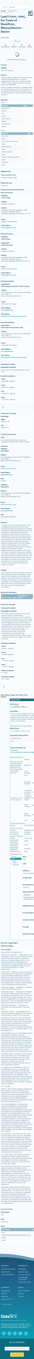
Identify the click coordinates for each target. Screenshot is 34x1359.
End (2, 425)
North (3, 379)
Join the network (24, 1274)
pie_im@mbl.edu (7, 310)
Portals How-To (6, 1299)
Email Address (6, 225)
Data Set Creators (7, 192)
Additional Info (6, 171)
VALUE (14, 860)
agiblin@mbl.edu (7, 474)
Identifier (4, 68)
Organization (5, 243)
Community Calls (24, 1282)
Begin (3, 419)
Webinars (4, 1296)
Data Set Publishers (7, 322)
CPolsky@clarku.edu (8, 227)
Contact (21, 1296)
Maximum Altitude (8, 677)
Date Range (4, 416)
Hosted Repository (7, 1274)
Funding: (3, 570)
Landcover (15, 864)
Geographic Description (8, 367)
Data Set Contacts (7, 234)
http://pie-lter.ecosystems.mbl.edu (13, 316)
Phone (3, 219)
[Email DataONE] (15, 1333)
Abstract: (4, 522)
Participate (22, 1269)
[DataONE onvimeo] (9, 1333)
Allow (3, 1226)
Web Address (5, 314)
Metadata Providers (7, 281)
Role (2, 478)
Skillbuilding (5, 1291)
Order (2, 1219)
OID (13, 858)
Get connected (17, 1354)
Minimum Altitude (8, 670)
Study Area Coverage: (8, 604)
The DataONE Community (23, 1278)
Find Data (7, 1304)
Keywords (4, 100)
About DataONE (24, 1291)
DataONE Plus (6, 1272)
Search (5, 7)
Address (4, 208)
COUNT (14, 862)
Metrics (20, 1293)
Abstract (4, 75)
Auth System (5, 1212)
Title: (2, 437)
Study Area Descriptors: (9, 592)
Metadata (12, 7)
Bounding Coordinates (8, 376)
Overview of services (8, 1269)
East (2, 391)
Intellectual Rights (7, 946)
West (3, 397)
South (3, 385)
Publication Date (6, 183)
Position (4, 202)
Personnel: (4, 446)
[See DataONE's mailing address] (26, 1333)
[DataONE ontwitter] (4, 1333)
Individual (4, 195)
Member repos (23, 1272)
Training (4, 1293)
